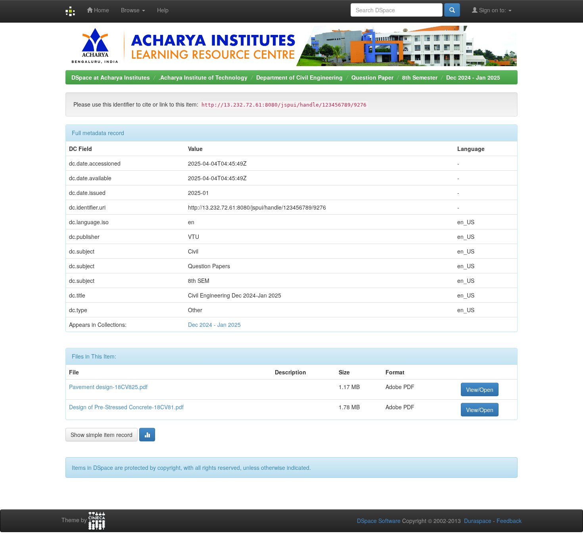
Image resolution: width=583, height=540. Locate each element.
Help (163, 10)
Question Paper (372, 77)
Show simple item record (101, 435)
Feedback (509, 521)
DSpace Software (379, 521)
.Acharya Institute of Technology (203, 77)
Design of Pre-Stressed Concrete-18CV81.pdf (126, 407)
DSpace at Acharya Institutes (110, 77)
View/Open (479, 389)
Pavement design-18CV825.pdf (108, 387)
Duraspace (477, 521)
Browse (131, 10)
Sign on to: (493, 10)
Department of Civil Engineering (299, 77)
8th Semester (419, 77)
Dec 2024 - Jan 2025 (473, 77)
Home (100, 10)
